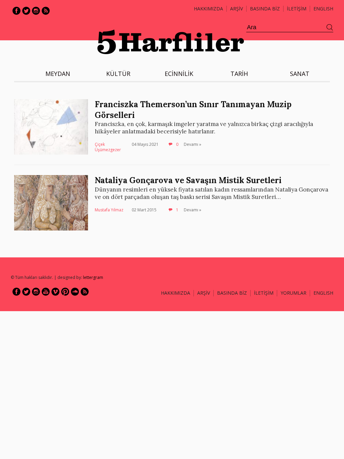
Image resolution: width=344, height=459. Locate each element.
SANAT (299, 74)
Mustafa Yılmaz (109, 210)
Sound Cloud (75, 292)
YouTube (46, 292)
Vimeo (55, 292)
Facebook (16, 11)
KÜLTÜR (118, 74)
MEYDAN (57, 74)
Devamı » (192, 144)
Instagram (36, 11)
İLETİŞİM (296, 8)
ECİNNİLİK (179, 74)
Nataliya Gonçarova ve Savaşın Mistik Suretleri (188, 180)
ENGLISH (323, 8)
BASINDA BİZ (265, 8)
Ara (330, 27)
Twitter (26, 11)
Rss (46, 11)
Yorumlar (293, 293)
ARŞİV (236, 8)
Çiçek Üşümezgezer (108, 147)
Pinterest (65, 292)
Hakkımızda (208, 8)
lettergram (93, 277)
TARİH (239, 74)
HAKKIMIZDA (175, 293)
